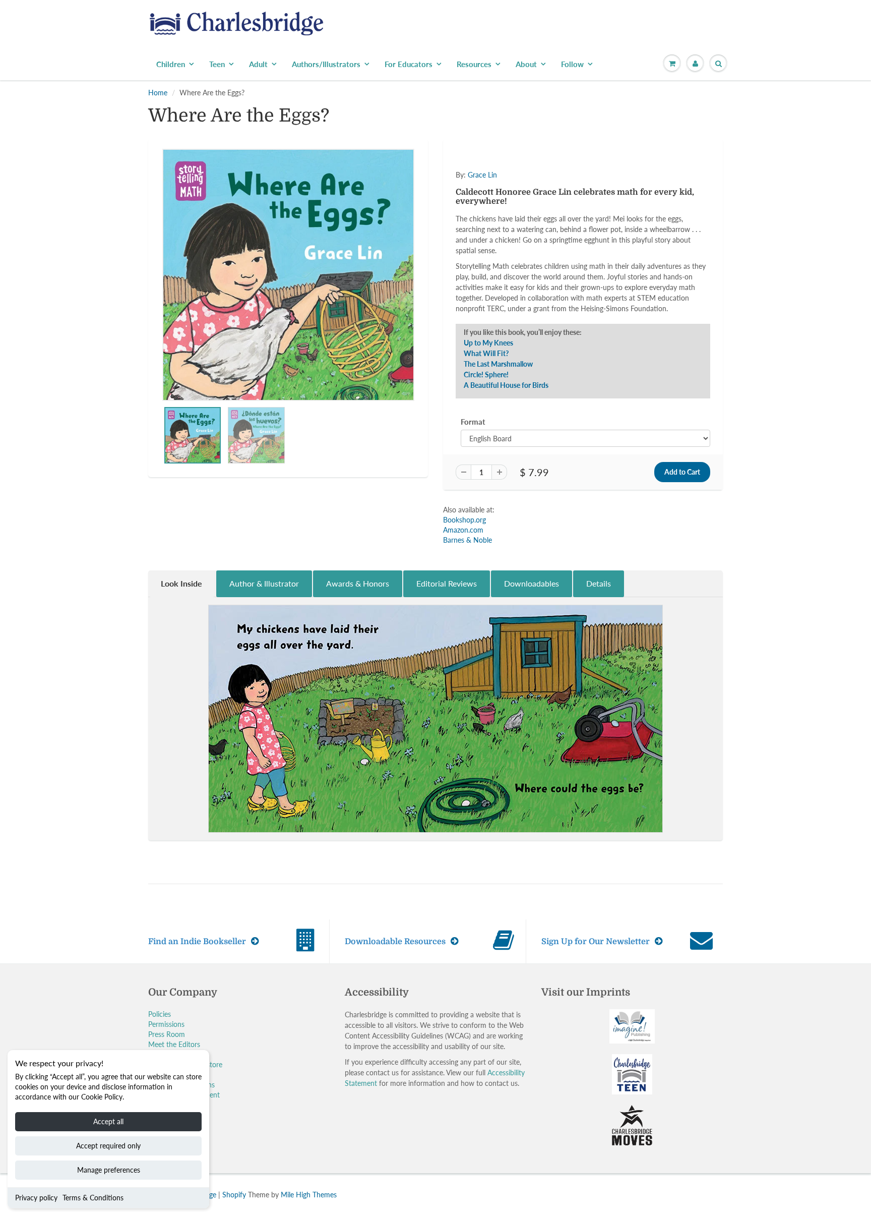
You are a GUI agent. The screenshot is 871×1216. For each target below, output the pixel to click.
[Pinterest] (535, 227)
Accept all (108, 1121)
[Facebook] (511, 227)
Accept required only (108, 1145)
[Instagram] (560, 227)
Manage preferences (108, 1170)
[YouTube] (585, 227)
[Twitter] (486, 227)
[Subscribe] (577, 195)
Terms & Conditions (93, 1197)
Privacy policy (36, 1197)
